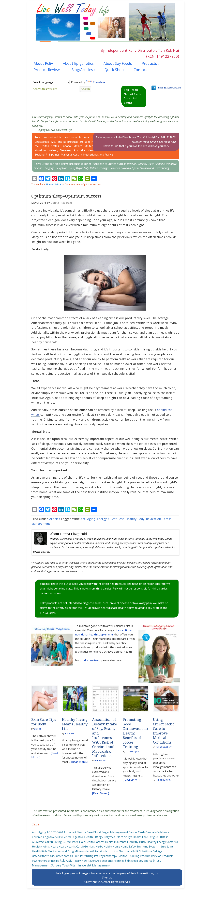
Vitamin (75, 865)
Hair (82, 842)
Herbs (99, 846)
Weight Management (96, 865)
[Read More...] (79, 762)
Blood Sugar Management (110, 832)
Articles (54, 519)
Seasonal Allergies (113, 861)
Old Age (157, 851)
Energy (102, 519)
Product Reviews (150, 856)
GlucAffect (38, 842)
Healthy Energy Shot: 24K (162, 842)
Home (116, 846)
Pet (96, 856)
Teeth (66, 865)
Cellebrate (162, 832)
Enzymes (109, 837)
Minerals (80, 851)
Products (167, 856)
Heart (54, 846)
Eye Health (134, 837)
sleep (134, 861)
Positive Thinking (128, 856)
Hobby (108, 846)
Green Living (53, 842)
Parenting (86, 856)
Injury (162, 846)
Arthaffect (70, 832)
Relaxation (153, 519)
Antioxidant (55, 832)
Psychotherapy (41, 861)
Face (145, 837)
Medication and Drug (61, 851)
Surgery (56, 865)
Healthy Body (135, 519)
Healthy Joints (41, 846)
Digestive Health (82, 837)
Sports (148, 861)
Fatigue (153, 837)
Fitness (163, 837)
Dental (66, 837)
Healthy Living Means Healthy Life (75, 724)
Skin (128, 861)
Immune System (147, 846)
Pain (76, 856)
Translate (99, 82)
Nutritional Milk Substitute (135, 851)
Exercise (121, 837)
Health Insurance (115, 842)
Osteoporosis (64, 856)
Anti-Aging (87, 519)
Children (37, 837)
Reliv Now (81, 861)
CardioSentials (147, 832)
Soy (141, 861)
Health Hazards (95, 842)
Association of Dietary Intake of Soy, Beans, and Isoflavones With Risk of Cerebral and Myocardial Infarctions (104, 738)
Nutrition (111, 851)
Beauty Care (85, 832)
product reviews (90, 660)
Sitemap (107, 877)
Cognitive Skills (52, 837)
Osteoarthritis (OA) (43, 856)
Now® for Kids (95, 851)
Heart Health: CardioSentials (77, 846)
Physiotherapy (108, 856)
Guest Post (116, 519)
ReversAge (94, 861)
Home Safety (128, 846)
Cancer (133, 832)
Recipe (55, 861)
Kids (44, 851)
